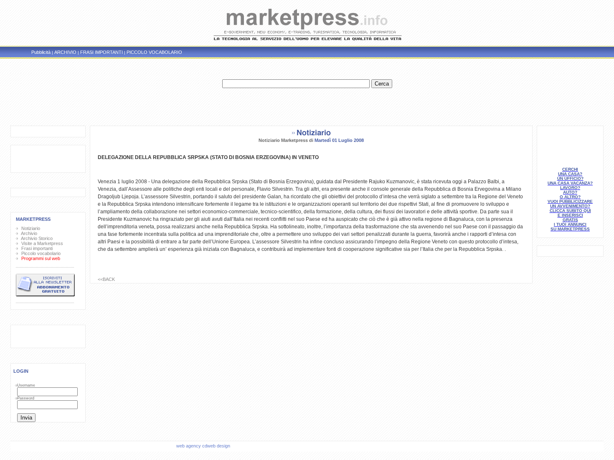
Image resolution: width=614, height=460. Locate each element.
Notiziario (29, 228)
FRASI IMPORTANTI (101, 52)
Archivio (28, 233)
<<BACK (106, 279)
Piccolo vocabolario (40, 253)
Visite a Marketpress (41, 243)
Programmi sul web (39, 258)
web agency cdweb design (203, 445)
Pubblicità (41, 52)
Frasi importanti (36, 248)
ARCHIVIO (65, 52)
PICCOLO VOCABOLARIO (154, 52)
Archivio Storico (36, 238)
